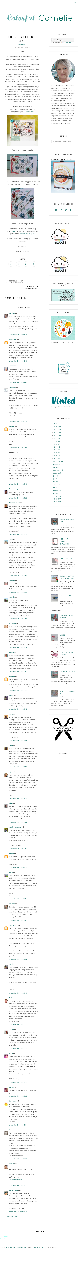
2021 (56, 438)
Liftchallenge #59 (67, 672)
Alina (11, 803)
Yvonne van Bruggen (27, 234)
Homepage (4, 1236)
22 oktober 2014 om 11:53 (18, 1185)
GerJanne (12, 1101)
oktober (56, 467)
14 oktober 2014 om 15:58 (18, 740)
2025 (56, 427)
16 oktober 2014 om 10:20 (18, 1096)
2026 (56, 424)
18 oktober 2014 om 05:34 (18, 1125)
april (55, 484)
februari (56, 490)
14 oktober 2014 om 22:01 (18, 848)
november (57, 464)
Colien (11, 1029)
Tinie (11, 998)
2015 (56, 456)
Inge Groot (13, 925)
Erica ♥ (11, 1164)
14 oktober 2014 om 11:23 (18, 592)
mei (54, 482)
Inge (10, 772)
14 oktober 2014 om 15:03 (18, 671)
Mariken (12, 313)
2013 (56, 496)
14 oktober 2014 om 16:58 (18, 767)
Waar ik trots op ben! (7, 1239)
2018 (56, 447)
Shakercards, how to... (61, 159)
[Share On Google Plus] (26, 264)
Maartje (12, 597)
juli (54, 476)
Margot (11, 1087)
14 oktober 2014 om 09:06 (18, 361)
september (57, 470)
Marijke (12, 964)
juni (54, 479)
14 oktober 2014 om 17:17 (18, 798)
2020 (56, 441)
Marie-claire (13, 1190)
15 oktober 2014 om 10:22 (18, 959)
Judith (11, 853)
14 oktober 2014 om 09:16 (18, 421)
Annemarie (13, 1130)
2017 (56, 450)
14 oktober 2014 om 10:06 (18, 484)
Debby (11, 695)
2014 (56, 458)
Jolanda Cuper (14, 489)
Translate (67, 43)
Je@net (12, 676)
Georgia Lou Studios (40, 1247)
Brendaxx (12, 623)
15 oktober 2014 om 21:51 (18, 1082)
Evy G (11, 1053)
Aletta (11, 652)
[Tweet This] (11, 264)
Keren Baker (29, 112)
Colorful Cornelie (11, 1247)
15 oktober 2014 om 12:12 (18, 1024)
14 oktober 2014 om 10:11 (18, 498)
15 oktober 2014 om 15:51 (18, 1048)
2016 (56, 453)
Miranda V (12, 339)
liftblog (13, 231)
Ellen (11, 745)
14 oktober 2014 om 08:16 (18, 334)
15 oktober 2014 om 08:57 (18, 899)
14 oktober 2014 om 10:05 (18, 448)
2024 (56, 430)
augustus (56, 473)
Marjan (11, 366)
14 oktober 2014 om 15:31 (18, 690)
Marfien (12, 580)
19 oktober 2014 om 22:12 (18, 1159)
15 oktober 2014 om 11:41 (18, 993)
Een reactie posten (13, 1216)
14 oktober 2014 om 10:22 (18, 534)
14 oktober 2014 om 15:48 (18, 709)
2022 (56, 435)
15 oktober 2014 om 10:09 (18, 920)
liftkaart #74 (22, 45)
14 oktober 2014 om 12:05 (18, 618)
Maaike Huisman (15, 827)
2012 (56, 499)
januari (56, 493)
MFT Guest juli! (66, 559)
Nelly (11, 714)
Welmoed (12, 387)
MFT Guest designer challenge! (64, 541)
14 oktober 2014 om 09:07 (18, 382)
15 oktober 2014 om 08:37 (18, 867)
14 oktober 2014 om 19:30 (18, 822)
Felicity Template (21, 1247)
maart (55, 487)
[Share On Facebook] (18, 264)
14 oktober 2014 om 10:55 (18, 576)
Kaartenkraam (14, 503)
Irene (11, 539)
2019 (56, 444)
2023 (56, 432)
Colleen (12, 904)
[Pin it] (33, 264)
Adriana (12, 426)
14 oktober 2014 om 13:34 (18, 647)
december (57, 461)
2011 (56, 502)
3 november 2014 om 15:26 (18, 1212)
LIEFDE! (63, 635)
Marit (11, 872)
